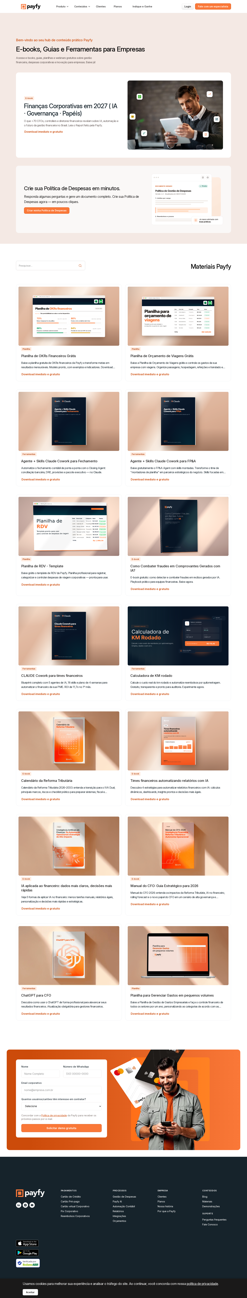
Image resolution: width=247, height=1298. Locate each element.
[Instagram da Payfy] (25, 1205)
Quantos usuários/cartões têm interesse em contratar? (53, 1099)
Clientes (101, 6)
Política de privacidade (54, 1115)
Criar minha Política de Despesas (47, 210)
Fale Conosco (210, 1224)
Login (187, 6)
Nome (24, 1066)
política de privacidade (202, 1284)
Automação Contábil (124, 1206)
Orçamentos (119, 1220)
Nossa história (165, 1206)
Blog (204, 1196)
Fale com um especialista (213, 6)
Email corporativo (31, 1082)
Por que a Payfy (167, 1211)
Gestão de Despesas (124, 1196)
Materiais (207, 1201)
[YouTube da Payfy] (32, 1205)
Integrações (119, 1216)
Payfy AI (117, 1201)
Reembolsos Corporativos (75, 1216)
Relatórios (118, 1211)
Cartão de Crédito (71, 1196)
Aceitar (30, 1292)
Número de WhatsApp (76, 1066)
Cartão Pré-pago (70, 1201)
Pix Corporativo (69, 1211)
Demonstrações (211, 1206)
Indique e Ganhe (142, 6)
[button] (63, 6)
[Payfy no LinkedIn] (18, 1205)
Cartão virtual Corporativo (75, 1206)
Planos (118, 6)
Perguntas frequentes (214, 1219)
